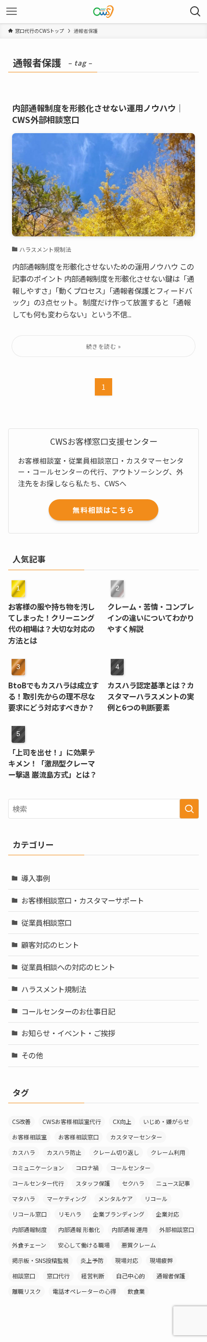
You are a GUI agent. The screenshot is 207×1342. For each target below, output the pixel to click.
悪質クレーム (138, 1245)
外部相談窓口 (176, 1229)
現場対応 (126, 1260)
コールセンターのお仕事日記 (68, 1011)
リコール (156, 1198)
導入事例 (35, 878)
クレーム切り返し (116, 1152)
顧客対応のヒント (50, 944)
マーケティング (67, 1198)
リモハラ (69, 1214)
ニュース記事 (173, 1183)
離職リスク (26, 1291)
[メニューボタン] (11, 11)
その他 (32, 1055)
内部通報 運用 (130, 1229)
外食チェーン (29, 1245)
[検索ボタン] (195, 11)
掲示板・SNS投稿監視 (40, 1260)
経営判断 (92, 1276)
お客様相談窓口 (78, 1137)
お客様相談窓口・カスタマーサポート (82, 900)
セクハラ (133, 1183)
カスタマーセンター (136, 1137)
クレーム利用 (168, 1152)
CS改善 (21, 1121)
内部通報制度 (29, 1229)
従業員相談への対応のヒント (68, 966)
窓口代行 (58, 1276)
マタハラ (23, 1198)
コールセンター (130, 1168)
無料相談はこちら (103, 510)
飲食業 (136, 1291)
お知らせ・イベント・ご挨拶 (68, 1032)
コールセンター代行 (38, 1183)
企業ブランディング (118, 1214)
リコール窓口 (29, 1214)
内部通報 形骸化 (79, 1229)
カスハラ (23, 1152)
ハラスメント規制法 (53, 989)
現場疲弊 (161, 1260)
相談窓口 (23, 1276)
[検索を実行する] (189, 809)
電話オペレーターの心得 (84, 1291)
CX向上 (122, 1121)
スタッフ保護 (93, 1183)
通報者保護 (170, 1276)
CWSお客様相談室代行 (71, 1121)
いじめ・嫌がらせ (166, 1121)
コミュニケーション (38, 1168)
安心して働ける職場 (84, 1245)
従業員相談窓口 (46, 922)
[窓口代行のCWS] (104, 11)
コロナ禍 (87, 1168)
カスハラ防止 (64, 1152)
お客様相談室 (29, 1137)
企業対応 (167, 1214)
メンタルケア (115, 1198)
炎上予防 (92, 1260)
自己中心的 (130, 1276)
